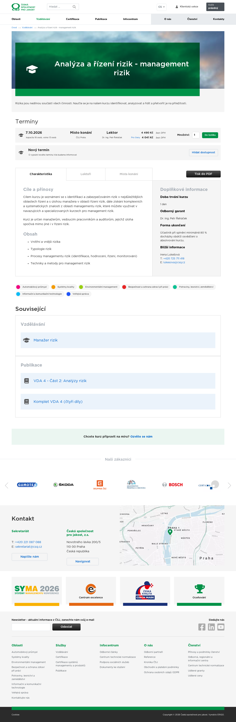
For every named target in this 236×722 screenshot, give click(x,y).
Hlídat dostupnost (203, 152)
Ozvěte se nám (141, 436)
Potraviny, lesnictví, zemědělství (196, 287)
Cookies (15, 715)
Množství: (183, 135)
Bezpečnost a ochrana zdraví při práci (148, 287)
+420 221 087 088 (28, 542)
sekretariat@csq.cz (28, 546)
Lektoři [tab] (86, 174)
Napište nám (29, 556)
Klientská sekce (189, 7)
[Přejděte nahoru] (228, 714)
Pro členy (135, 138)
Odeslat (66, 626)
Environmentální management (101, 287)
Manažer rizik (46, 340)
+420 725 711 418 (173, 258)
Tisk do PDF (203, 173)
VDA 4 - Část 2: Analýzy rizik (60, 381)
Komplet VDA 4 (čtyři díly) (58, 402)
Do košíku (210, 135)
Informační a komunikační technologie (42, 294)
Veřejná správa (81, 294)
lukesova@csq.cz (174, 262)
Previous (5, 485)
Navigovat (82, 561)
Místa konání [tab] (129, 174)
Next (231, 485)
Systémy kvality (66, 287)
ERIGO (220, 715)
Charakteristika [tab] (41, 174)
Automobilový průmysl (34, 287)
